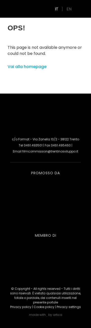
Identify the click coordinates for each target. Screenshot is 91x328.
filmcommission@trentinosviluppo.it (50, 151)
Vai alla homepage (27, 67)
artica (57, 315)
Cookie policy (44, 307)
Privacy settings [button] (69, 307)
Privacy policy (20, 307)
